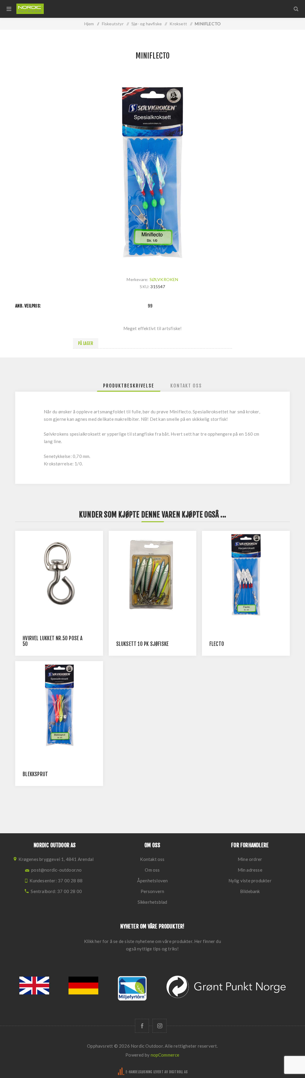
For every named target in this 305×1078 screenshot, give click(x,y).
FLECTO (216, 644)
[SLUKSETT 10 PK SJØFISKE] (153, 575)
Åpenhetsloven (152, 880)
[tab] (128, 386)
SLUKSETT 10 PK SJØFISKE (142, 644)
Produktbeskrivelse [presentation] (128, 386)
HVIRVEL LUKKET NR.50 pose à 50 (53, 641)
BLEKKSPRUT (35, 774)
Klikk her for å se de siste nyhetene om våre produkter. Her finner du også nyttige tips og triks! (152, 945)
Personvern (152, 891)
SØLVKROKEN (164, 279)
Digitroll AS (178, 1072)
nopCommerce (165, 1054)
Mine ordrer (250, 859)
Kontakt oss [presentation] (186, 386)
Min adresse (250, 870)
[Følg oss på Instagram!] (159, 1026)
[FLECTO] (246, 575)
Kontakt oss (152, 859)
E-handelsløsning (139, 1072)
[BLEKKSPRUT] (59, 705)
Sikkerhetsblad (152, 902)
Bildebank (250, 891)
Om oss (152, 870)
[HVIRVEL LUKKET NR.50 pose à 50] (59, 575)
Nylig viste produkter (250, 880)
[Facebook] (142, 1026)
